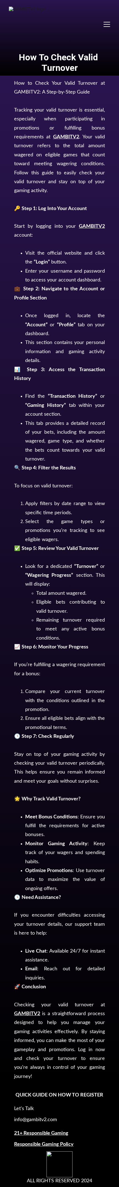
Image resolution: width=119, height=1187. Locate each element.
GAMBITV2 (66, 137)
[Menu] (107, 24)
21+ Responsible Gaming (41, 1133)
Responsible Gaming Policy (44, 1144)
